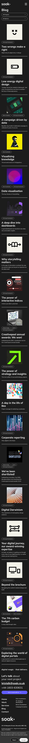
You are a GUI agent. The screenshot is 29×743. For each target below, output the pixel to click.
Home (4, 699)
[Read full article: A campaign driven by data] (14, 105)
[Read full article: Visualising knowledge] (14, 142)
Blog (4, 708)
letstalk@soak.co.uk (13, 683)
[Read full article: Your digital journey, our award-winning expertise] (14, 528)
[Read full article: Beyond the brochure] (14, 570)
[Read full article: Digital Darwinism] (14, 495)
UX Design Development (8, 42)
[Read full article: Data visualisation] (14, 176)
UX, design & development (19, 701)
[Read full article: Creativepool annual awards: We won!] (14, 317)
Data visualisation (21, 698)
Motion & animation (21, 704)
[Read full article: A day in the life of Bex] (14, 391)
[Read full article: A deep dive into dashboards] (14, 208)
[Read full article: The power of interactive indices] (14, 283)
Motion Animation (6, 115)
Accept (23, 740)
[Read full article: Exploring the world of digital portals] (14, 638)
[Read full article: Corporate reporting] (14, 423)
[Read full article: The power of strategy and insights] (14, 356)
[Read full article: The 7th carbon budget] (14, 603)
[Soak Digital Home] (6, 4)
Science (14, 327)
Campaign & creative (21, 707)
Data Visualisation (6, 151)
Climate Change (6, 327)
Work (4, 702)
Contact (5, 712)
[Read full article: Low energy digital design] (14, 67)
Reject (14, 740)
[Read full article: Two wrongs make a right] (14, 32)
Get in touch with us (13, 692)
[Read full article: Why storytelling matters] (14, 244)
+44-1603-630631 (12, 687)
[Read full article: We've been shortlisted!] (14, 454)
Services (5, 705)
